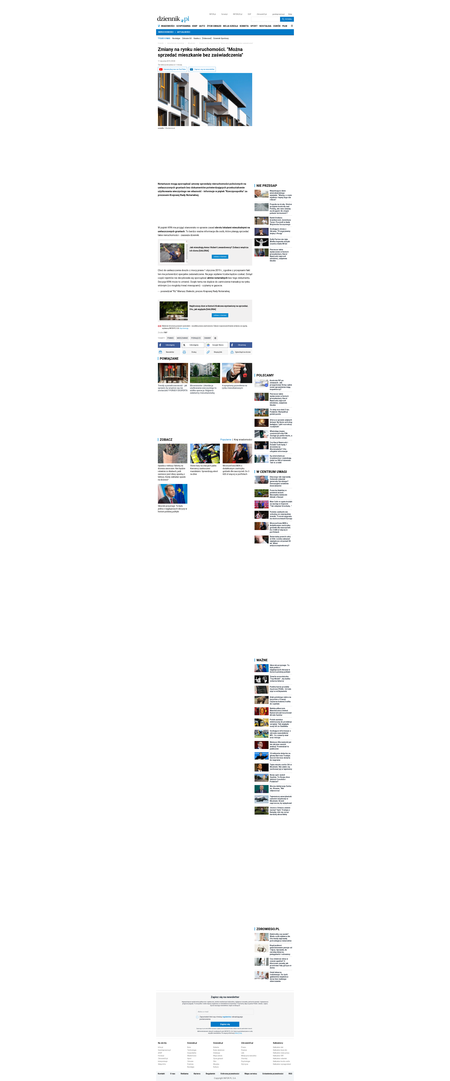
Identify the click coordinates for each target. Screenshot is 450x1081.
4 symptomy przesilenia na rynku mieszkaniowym (234, 386)
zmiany (207, 338)
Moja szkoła (217, 1056)
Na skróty (162, 1043)
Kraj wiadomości (243, 439)
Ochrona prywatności (229, 1074)
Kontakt (161, 1074)
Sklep (290, 14)
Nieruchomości (165, 32)
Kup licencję (184, 328)
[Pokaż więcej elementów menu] (292, 26)
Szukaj (288, 19)
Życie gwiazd (218, 1058)
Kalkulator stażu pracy (281, 1053)
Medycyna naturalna (248, 1056)
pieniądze (196, 338)
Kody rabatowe (218, 1050)
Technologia (191, 1050)
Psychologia (245, 1061)
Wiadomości (191, 1056)
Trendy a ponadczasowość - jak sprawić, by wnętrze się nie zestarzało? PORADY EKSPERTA (173, 388)
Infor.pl (160, 1047)
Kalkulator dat (278, 1047)
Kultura (216, 1067)
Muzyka (216, 1064)
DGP (249, 14)
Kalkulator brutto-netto (281, 1061)
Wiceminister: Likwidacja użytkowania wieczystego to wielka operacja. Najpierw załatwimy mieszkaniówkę (203, 389)
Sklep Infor (162, 1064)
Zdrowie (190, 1061)
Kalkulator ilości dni (280, 1050)
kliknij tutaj (238, 1033)
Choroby (244, 1058)
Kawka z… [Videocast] (202, 38)
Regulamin (210, 1074)
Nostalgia (176, 38)
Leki (242, 1053)
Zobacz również (220, 257)
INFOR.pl (212, 14)
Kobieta (216, 1047)
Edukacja (216, 1053)
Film (214, 1061)
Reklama (184, 1074)
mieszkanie (182, 338)
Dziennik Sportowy (221, 38)
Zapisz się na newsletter (204, 69)
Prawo (243, 1047)
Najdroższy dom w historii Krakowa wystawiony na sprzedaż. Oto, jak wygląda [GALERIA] (218, 307)
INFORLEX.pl (237, 14)
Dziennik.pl (192, 1043)
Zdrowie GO (187, 38)
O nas (172, 1074)
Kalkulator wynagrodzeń (282, 1064)
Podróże (190, 1064)
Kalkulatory (278, 1043)
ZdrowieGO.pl (262, 14)
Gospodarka (191, 1053)
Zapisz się (225, 1024)
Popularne (225, 439)
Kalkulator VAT (278, 1056)
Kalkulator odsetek (280, 1058)
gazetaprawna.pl (278, 14)
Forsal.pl (161, 1056)
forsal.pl (224, 14)
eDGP (160, 1053)
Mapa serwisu (251, 1074)
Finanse (244, 1050)
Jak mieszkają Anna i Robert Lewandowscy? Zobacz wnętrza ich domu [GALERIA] (218, 249)
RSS (290, 1074)
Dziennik (160, 43)
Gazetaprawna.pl (164, 1050)
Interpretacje (162, 1061)
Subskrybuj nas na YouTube (175, 69)
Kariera (197, 1074)
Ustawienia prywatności (272, 1074)
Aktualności (183, 32)
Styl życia (244, 1064)
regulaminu (226, 1017)
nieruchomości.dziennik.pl (175, 43)
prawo (170, 338)
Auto (189, 1047)
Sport (189, 1058)
